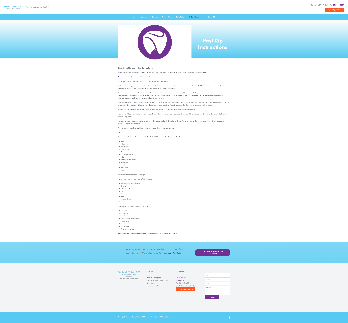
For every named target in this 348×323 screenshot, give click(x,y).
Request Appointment (334, 10)
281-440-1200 (173, 233)
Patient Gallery (167, 17)
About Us (143, 17)
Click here (121, 77)
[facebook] (229, 317)
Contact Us (212, 17)
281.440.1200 (338, 5)
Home (134, 17)
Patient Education (195, 17)
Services (155, 17)
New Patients (181, 17)
